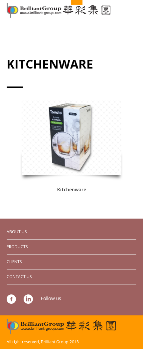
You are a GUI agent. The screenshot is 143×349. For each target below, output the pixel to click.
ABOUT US (17, 232)
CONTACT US (19, 276)
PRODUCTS (17, 247)
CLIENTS (14, 261)
